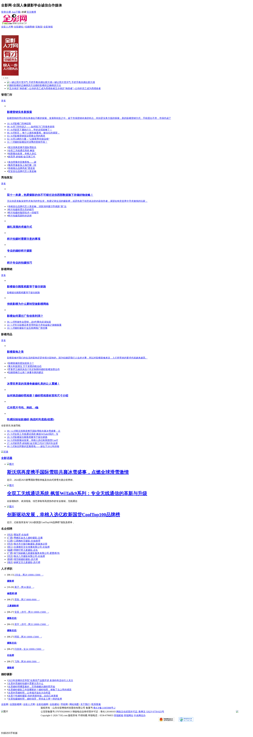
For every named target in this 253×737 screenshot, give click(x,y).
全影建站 (19, 26)
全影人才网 (7, 26)
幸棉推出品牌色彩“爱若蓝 (21, 168)
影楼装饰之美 (15, 351)
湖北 (10, 562)
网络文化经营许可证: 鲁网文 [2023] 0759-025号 (140, 711)
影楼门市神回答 (19, 123)
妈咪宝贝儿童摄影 (27, 562)
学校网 (64, 704)
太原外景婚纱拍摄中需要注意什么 (25, 683)
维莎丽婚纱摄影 (26, 559)
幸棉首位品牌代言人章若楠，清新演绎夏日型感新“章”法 (37, 206)
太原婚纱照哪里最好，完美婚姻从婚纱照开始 (31, 686)
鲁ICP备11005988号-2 (104, 708)
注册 (8, 12)
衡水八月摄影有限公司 (29, 556)
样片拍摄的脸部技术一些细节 (23, 212)
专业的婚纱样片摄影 (19, 250)
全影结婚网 (42, 704)
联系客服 (96, 704)
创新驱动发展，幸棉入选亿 (22, 153)
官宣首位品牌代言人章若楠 (22, 171)
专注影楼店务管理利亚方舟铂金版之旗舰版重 (34, 325)
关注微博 (31, 12)
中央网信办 (140, 715)
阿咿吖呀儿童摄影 (26, 550)
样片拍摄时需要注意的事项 (23, 238)
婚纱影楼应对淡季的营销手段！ (27, 142)
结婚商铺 (29, 26)
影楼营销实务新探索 (19, 112)
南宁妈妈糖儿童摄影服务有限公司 (37, 553)
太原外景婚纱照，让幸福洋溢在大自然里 (29, 692)
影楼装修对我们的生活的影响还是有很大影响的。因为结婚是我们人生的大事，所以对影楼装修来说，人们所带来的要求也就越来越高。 (77, 357)
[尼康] (4, 452)
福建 (10, 550)
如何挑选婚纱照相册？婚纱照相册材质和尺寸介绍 (37, 395)
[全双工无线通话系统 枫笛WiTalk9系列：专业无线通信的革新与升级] (10, 485)
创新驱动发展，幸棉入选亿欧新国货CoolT (32, 440)
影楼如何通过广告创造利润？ (25, 315)
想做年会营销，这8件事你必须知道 (29, 322)
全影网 (4, 704)
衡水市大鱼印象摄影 (30, 544)
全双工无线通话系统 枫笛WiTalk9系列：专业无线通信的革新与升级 (77, 493)
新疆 (10, 559)
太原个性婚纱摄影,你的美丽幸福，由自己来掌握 (33, 696)
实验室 (38, 26)
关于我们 (85, 704)
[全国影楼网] (14, 24)
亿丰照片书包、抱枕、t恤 (23, 407)
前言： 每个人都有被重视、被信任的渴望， (33, 133)
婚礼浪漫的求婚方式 (19, 226)
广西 (10, 537)
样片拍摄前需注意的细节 (21, 209)
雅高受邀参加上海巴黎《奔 (22, 165)
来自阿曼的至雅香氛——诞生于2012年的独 (33, 446)
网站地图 (74, 704)
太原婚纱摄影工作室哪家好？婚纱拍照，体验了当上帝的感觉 (39, 689)
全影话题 (6, 458)
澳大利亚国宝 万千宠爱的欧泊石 (25, 366)
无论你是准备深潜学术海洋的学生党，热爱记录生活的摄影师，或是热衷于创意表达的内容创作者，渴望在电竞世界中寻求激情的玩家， (77, 201)
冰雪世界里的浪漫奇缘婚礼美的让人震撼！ (33, 383)
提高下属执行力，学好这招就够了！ (29, 129)
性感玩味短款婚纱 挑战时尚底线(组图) (30, 419)
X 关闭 (5, 78)
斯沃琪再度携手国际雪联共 (22, 147)
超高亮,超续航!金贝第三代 (21, 156)
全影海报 (48, 26)
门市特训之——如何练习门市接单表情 (30, 126)
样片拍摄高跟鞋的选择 (20, 215)
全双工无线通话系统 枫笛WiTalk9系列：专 (32, 434)
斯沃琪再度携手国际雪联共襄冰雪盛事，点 (33, 431)
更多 (3, 100)
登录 (3, 12)
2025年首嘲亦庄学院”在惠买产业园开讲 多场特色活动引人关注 (40, 680)
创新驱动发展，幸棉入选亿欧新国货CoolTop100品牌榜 (63, 514)
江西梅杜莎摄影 (27, 541)
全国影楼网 (16, 704)
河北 (10, 534)
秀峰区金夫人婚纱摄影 (28, 537)
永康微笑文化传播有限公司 (32, 547)
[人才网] (10, 75)
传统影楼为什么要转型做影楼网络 (28, 303)
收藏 (23, 12)
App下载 (16, 12)
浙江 (10, 547)
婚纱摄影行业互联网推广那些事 (27, 328)
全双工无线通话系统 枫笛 (21, 150)
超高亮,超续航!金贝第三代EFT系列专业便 (32, 443)
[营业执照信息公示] (169, 720)
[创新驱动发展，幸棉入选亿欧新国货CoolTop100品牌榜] (10, 506)
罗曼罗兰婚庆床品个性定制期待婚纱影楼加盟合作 (34, 369)
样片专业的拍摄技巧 (19, 262)
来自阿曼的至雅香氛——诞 (22, 162)
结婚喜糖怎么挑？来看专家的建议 (25, 372)
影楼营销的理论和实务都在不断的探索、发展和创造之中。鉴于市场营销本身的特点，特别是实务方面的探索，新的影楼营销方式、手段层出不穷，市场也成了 (89, 118)
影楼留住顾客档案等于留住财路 (26, 286)
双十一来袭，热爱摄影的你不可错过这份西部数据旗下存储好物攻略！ (50, 194)
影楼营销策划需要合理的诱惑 (26, 136)
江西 (10, 541)
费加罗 (21, 534)
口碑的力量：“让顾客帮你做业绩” (28, 139)
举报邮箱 (118, 715)
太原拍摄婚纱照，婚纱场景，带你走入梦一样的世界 (35, 699)
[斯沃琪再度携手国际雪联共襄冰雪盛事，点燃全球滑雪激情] (10, 464)
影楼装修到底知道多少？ (21, 363)
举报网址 (128, 715)
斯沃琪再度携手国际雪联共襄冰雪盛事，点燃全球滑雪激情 (68, 472)
